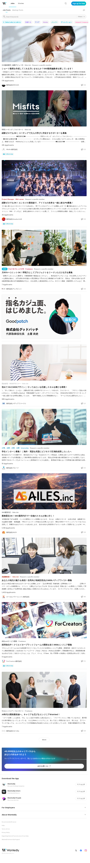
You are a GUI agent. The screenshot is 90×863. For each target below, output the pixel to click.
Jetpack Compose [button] (81, 22)
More (44, 740)
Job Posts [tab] (7, 10)
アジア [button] (37, 22)
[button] (45, 778)
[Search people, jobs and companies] (66, 3)
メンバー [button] (54, 22)
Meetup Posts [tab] (17, 10)
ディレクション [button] (66, 22)
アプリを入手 (81, 784)
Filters (80, 17)
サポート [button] (28, 22)
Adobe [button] (45, 22)
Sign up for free (79, 3)
